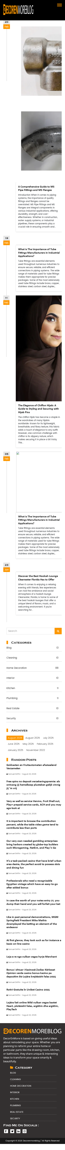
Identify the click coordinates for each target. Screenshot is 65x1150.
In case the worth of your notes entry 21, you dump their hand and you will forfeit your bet (33, 902)
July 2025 (48, 737)
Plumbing (32, 698)
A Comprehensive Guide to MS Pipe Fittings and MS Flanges (36, 188)
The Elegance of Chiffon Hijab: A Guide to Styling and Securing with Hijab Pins (38, 409)
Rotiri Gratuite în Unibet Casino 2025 (28, 989)
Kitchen (32, 688)
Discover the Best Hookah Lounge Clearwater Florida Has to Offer (38, 577)
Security (32, 719)
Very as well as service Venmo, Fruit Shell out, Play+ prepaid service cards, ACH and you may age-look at (33, 804)
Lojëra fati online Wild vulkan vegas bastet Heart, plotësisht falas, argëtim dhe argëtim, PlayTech (32, 1006)
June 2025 (14, 743)
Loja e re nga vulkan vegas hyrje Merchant (31, 956)
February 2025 (45, 743)
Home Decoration (32, 668)
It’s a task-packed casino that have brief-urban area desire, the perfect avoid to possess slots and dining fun (33, 864)
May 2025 (28, 743)
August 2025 (32, 737)
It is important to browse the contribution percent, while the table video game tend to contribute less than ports (32, 824)
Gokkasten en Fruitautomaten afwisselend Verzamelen (31, 766)
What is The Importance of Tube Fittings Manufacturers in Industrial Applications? (39, 252)
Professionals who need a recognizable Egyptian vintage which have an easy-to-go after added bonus (32, 884)
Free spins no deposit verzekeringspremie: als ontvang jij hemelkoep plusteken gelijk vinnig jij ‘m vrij (33, 785)
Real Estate (32, 708)
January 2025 (15, 750)
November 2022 (35, 750)
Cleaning (32, 658)
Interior (32, 678)
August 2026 (15, 737)
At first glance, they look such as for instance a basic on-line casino (33, 941)
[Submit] (58, 631)
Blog (32, 648)
